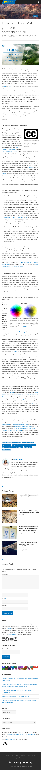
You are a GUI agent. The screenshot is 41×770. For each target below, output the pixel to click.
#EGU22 (4, 442)
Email (3, 599)
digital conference (6, 445)
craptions (31, 167)
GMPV (35, 666)
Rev (26, 217)
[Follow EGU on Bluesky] (27, 763)
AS (3, 666)
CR (12, 666)
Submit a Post (12, 634)
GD (25, 666)
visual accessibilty (6, 449)
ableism (4, 174)
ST (29, 669)
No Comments (32, 37)
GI (28, 666)
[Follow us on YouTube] (11, 639)
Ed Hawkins (24, 326)
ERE (15, 666)
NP (10, 669)
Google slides (19, 217)
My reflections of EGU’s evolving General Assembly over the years (29, 511)
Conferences (5, 37)
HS (3, 669)
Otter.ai (13, 217)
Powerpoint (7, 217)
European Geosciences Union (12, 624)
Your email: (5, 649)
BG (6, 666)
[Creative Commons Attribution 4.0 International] (3, 744)
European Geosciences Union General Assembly (24, 445)
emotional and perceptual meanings (15, 332)
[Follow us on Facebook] (7, 639)
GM (31, 666)
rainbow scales (27, 447)
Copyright (15, 755)
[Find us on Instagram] (15, 639)
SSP (22, 669)
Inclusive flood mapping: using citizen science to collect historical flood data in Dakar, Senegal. (28, 545)
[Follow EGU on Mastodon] (24, 763)
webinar (11, 392)
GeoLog (9, 628)
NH (7, 669)
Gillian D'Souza (5, 35)
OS (13, 669)
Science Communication (21, 37)
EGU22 (4, 93)
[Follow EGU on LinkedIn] (10, 763)
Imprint (22, 755)
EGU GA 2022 (12, 37)
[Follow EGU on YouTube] (17, 763)
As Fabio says (21, 399)
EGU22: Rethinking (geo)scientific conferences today (29, 496)
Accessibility (10, 442)
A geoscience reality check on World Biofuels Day (15, 696)
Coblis (15, 352)
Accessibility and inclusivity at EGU (27, 35)
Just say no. (34, 336)
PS (16, 669)
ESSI (19, 666)
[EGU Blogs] (9, 3)
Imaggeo (30, 766)
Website (4, 605)
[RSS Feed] (31, 763)
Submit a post (22, 758)
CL (9, 666)
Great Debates (12, 149)
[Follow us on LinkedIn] (3, 639)
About (7, 755)
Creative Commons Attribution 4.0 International (21, 734)
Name (3, 592)
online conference (6, 447)
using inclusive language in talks (23, 426)
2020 (4, 87)
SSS (26, 669)
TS (32, 669)
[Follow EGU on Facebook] (20, 763)
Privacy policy (31, 755)
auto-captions (17, 442)
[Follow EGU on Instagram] (14, 763)
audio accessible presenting (20, 424)
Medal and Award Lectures (9, 152)
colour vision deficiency (28, 442)
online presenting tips (17, 447)
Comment (5, 574)
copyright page (10, 739)
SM (19, 669)
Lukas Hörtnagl (22, 766)
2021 (10, 87)
